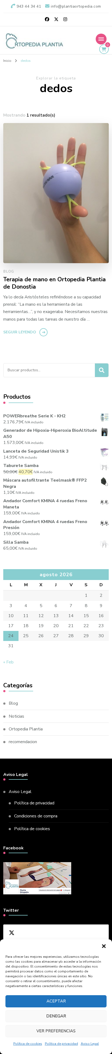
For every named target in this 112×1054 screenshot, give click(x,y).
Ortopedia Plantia (26, 729)
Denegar (56, 1016)
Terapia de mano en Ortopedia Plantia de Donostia (54, 283)
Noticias (16, 716)
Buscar (101, 370)
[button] (104, 946)
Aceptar (56, 1001)
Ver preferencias (56, 1031)
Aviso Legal (90, 1044)
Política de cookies (27, 1044)
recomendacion (23, 742)
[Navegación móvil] (101, 39)
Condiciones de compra (35, 816)
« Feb (8, 662)
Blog (8, 271)
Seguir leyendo (19, 332)
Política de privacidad (61, 1044)
